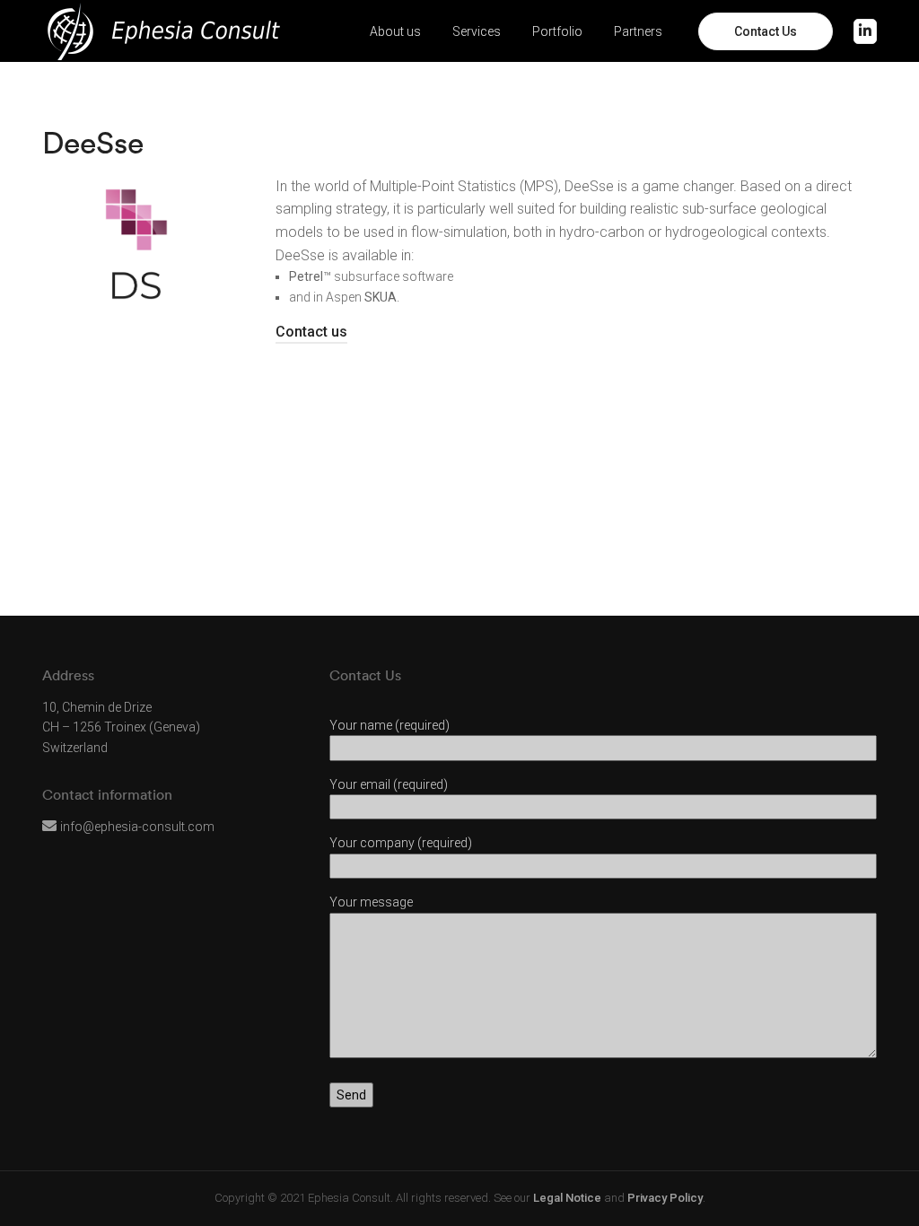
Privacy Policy (665, 1197)
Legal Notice (567, 1197)
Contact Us (765, 31)
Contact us (311, 331)
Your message (371, 902)
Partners (638, 31)
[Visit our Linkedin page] (865, 31)
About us (395, 31)
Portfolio (557, 31)
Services (476, 31)
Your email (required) (388, 784)
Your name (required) (389, 725)
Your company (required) (400, 843)
